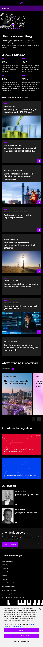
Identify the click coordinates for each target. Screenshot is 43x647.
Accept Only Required (21, 636)
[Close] (40, 609)
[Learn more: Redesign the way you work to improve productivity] (21, 219)
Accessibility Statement (9, 594)
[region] (21, 626)
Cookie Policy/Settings (9, 590)
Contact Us (5, 572)
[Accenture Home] (21, 2)
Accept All (21, 630)
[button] (10, 544)
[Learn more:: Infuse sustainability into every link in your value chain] (21, 316)
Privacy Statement (8, 583)
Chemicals (5, 8)
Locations (5, 575)
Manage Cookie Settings (21, 641)
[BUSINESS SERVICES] (21, 346)
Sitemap (4, 579)
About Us (5, 568)
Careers (4, 564)
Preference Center (8, 561)
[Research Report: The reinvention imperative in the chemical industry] (17, 394)
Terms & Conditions (8, 586)
